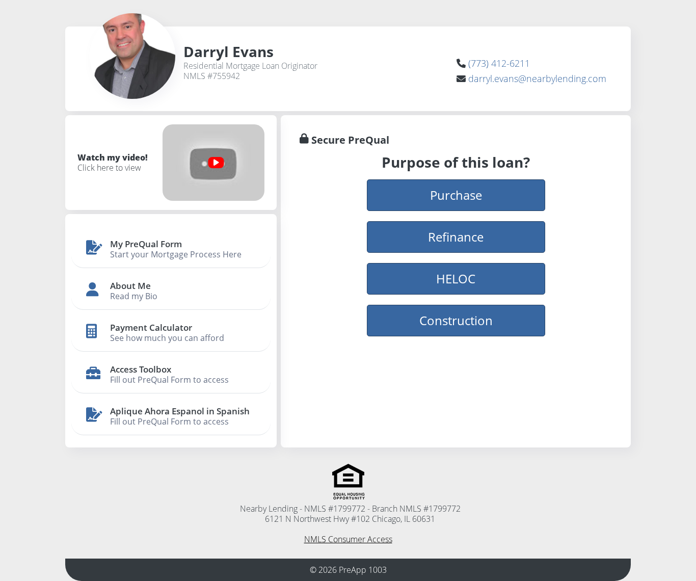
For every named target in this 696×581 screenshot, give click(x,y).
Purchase (456, 195)
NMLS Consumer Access (348, 539)
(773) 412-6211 (499, 63)
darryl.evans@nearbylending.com (537, 78)
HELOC (455, 278)
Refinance (456, 236)
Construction (456, 320)
